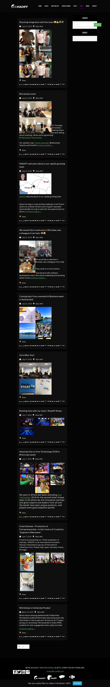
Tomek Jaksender (42, 143)
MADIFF (22, 196)
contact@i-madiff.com (55, 671)
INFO (68, 683)
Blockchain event (27, 94)
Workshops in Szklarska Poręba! (34, 607)
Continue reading (45, 145)
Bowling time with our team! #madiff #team (40, 410)
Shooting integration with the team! (36, 22)
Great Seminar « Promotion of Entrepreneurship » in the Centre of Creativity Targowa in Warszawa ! (41, 529)
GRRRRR (77, 683)
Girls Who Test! (26, 355)
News (24, 80)
